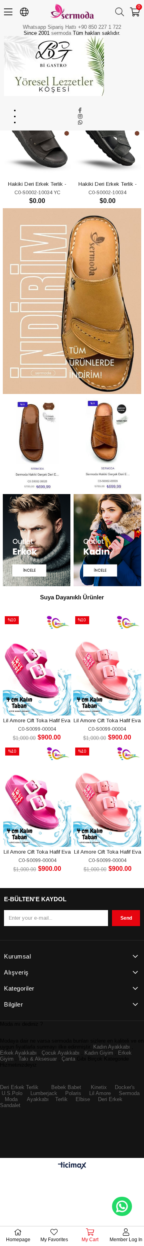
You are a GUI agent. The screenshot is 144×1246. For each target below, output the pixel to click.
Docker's (125, 1087)
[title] (72, 301)
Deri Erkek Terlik (19, 1087)
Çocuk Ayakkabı (61, 1053)
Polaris (73, 1093)
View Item (46, 164)
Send (126, 918)
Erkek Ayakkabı (18, 1053)
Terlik (61, 1099)
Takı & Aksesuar (37, 1059)
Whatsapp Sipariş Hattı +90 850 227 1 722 (72, 27)
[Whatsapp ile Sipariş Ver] (122, 1206)
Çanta (68, 1059)
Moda (11, 1099)
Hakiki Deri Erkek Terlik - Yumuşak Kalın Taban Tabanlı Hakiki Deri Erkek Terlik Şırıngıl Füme (108, 183)
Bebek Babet (66, 1087)
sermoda (61, 33)
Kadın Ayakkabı (111, 1047)
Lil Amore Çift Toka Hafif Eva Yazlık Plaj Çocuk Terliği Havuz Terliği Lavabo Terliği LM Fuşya (36, 720)
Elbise (83, 1099)
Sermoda (129, 1093)
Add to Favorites (28, 164)
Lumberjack (43, 1093)
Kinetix (99, 1087)
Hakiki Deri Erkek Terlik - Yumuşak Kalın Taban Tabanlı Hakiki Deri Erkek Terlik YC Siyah (37, 183)
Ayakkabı (38, 1099)
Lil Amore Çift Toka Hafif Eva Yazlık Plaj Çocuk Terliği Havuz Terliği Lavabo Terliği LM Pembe (107, 720)
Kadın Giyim (98, 1053)
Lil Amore (99, 1093)
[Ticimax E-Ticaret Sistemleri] (72, 1166)
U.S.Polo (12, 1093)
